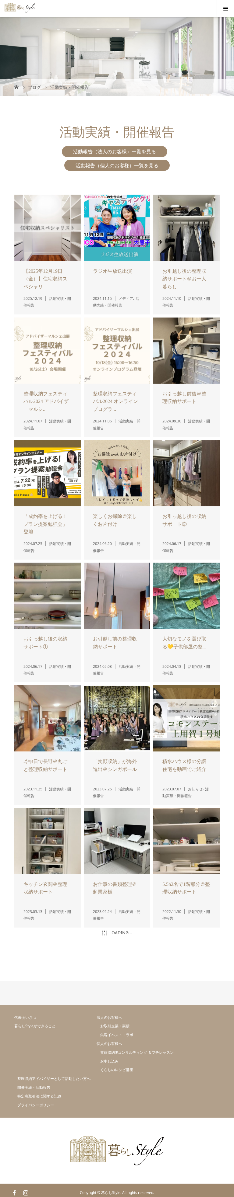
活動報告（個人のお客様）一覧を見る (117, 115)
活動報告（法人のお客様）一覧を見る (114, 101)
